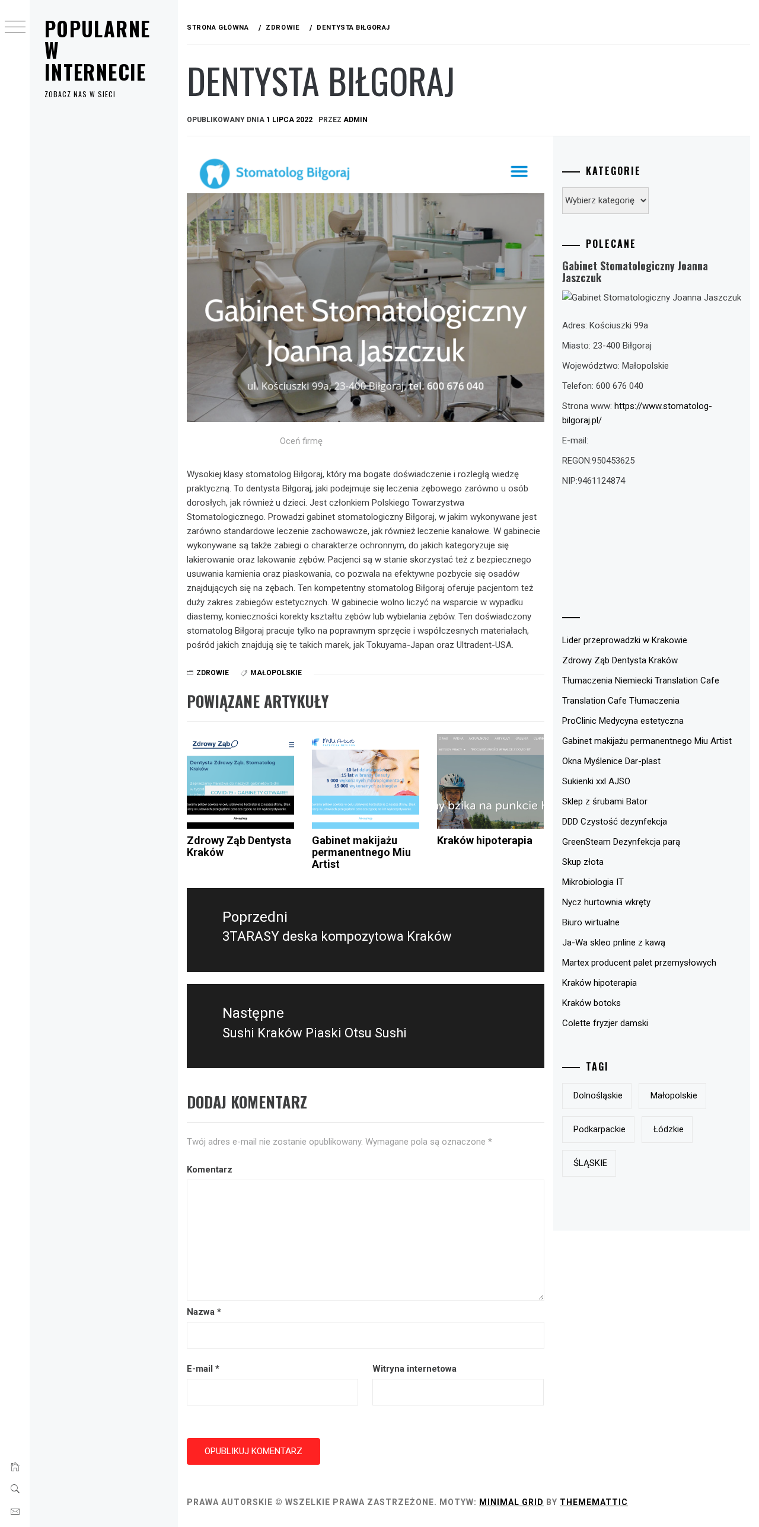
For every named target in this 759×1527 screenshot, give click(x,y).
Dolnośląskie (598, 1095)
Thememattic (594, 1502)
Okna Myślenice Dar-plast (611, 761)
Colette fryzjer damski (605, 1023)
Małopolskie (276, 673)
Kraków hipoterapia (484, 840)
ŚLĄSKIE (590, 1163)
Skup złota (583, 862)
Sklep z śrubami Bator (605, 801)
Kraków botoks (591, 1003)
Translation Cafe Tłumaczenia (621, 700)
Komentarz (209, 1169)
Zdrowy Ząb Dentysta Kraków (239, 846)
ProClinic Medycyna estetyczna (623, 720)
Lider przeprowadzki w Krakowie (624, 640)
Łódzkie (668, 1129)
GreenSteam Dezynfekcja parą (621, 841)
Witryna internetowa (414, 1368)
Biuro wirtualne (591, 922)
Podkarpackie (599, 1129)
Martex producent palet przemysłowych (639, 962)
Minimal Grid (511, 1502)
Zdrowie (212, 673)
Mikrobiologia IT (593, 882)
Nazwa (204, 1311)
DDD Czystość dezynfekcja (614, 821)
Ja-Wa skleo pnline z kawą (613, 942)
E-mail (203, 1368)
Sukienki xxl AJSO (596, 781)
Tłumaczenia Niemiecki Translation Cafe (640, 680)
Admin (355, 120)
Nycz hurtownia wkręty (606, 902)
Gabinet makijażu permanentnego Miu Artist (361, 852)
